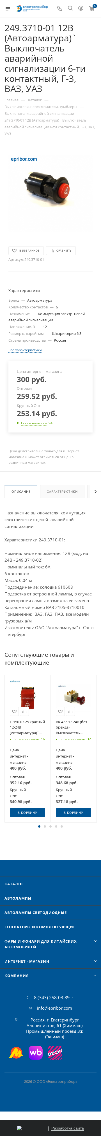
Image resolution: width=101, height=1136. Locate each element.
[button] (39, 826)
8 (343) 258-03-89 (52, 997)
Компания (16, 975)
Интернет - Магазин (26, 961)
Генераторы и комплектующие (39, 926)
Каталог (14, 883)
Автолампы (17, 898)
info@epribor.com (54, 1008)
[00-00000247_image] (50, 193)
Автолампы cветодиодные (35, 912)
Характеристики (62, 491)
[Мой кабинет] (80, 9)
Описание (21, 491)
